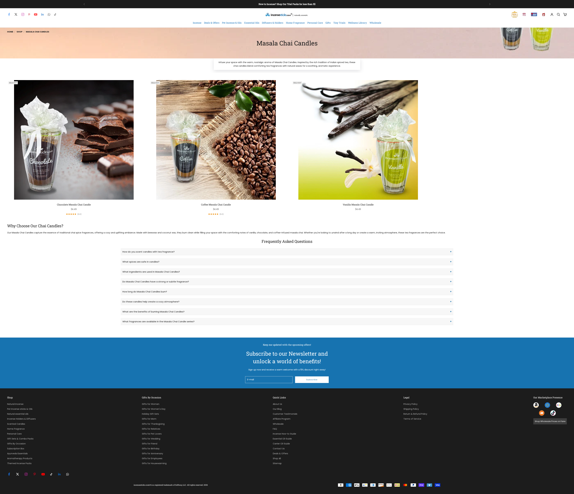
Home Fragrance (295, 22)
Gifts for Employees (152, 458)
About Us (277, 404)
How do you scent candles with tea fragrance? (148, 251)
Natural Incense (15, 404)
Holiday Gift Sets (150, 413)
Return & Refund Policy (415, 413)
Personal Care (315, 22)
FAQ (275, 428)
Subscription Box (15, 448)
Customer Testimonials (285, 413)
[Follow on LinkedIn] (42, 14)
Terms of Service (412, 418)
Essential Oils (251, 22)
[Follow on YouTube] (36, 14)
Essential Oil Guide (282, 438)
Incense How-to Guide (284, 433)
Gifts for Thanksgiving (153, 423)
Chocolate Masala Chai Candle (74, 204)
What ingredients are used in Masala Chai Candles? (151, 271)
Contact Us (279, 448)
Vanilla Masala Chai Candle (358, 204)
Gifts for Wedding (151, 438)
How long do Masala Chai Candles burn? (144, 291)
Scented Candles (16, 423)
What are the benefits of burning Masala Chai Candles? (153, 311)
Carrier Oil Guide (281, 443)
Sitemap (277, 463)
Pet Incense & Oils (232, 22)
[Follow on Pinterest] (29, 14)
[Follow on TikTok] (55, 14)
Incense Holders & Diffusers (21, 418)
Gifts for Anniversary (152, 453)
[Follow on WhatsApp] (49, 14)
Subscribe (311, 379)
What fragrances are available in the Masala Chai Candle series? (158, 321)
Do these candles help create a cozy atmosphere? (150, 301)
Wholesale (375, 22)
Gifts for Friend (149, 443)
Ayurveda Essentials (17, 453)
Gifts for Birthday (150, 448)
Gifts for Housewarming (154, 463)
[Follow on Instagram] (23, 14)
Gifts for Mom (149, 418)
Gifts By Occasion (16, 443)
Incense (197, 22)
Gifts (328, 22)
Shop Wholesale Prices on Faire (550, 421)
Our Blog (277, 408)
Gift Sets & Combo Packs (20, 438)
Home (10, 31)
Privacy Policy (410, 404)
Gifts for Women (150, 404)
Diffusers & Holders (272, 22)
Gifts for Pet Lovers (152, 433)
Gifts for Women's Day (153, 408)
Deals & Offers (211, 22)
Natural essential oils (17, 413)
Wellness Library (357, 22)
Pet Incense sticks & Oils (19, 408)
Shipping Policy (411, 408)
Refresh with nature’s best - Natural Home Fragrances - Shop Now (287, 4)
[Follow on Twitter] (16, 14)
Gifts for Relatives (151, 428)
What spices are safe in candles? (140, 261)
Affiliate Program (281, 418)
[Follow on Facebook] (9, 14)
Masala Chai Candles (37, 31)
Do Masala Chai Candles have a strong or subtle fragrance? (155, 281)
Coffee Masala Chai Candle (216, 204)
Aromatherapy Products (19, 458)
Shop (19, 31)
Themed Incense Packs (19, 463)
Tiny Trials (339, 22)
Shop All (277, 458)
